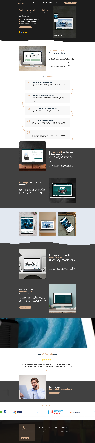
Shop (56, 2)
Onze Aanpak (38, 2)
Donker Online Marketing (50, 440)
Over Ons (32, 2)
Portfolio (51, 2)
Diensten (45, 2)
